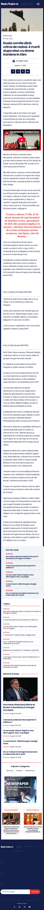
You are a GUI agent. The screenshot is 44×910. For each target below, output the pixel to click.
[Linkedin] (28, 71)
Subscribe (35, 892)
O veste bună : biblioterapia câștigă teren (21, 585)
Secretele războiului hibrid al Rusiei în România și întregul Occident (22, 557)
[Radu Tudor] (14, 61)
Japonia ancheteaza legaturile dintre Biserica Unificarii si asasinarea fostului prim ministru (11, 830)
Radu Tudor (23, 61)
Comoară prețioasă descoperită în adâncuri (21, 567)
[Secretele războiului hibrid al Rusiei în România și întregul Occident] (20, 689)
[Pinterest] (23, 71)
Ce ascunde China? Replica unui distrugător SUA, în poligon (20, 576)
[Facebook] (13, 71)
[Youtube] (30, 907)
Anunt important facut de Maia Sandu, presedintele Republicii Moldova (33, 829)
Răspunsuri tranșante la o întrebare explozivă (21, 650)
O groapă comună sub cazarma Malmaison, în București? (21, 658)
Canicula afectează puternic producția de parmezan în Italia (19, 666)
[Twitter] (18, 71)
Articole (7, 36)
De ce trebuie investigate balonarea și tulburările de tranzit (22, 594)
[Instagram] (20, 907)
